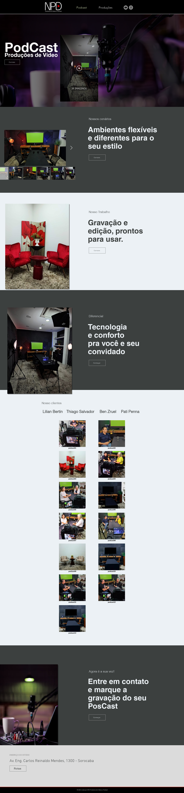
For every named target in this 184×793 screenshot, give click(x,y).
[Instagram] (131, 7)
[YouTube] (126, 7)
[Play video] (79, 68)
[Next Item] (71, 148)
